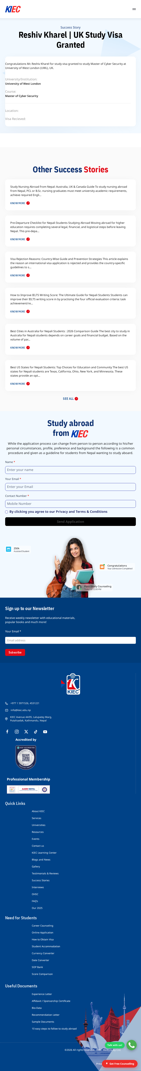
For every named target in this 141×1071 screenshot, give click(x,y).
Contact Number (17, 496)
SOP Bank (37, 967)
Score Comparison (42, 974)
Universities (38, 825)
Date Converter (40, 960)
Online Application (42, 932)
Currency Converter (43, 953)
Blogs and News (41, 859)
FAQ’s (35, 901)
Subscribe (15, 652)
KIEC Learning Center (44, 852)
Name (10, 462)
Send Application (70, 521)
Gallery (36, 866)
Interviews (38, 887)
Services (36, 818)
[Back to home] (13, 9)
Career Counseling (42, 925)
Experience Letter (42, 994)
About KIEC (38, 811)
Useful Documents (21, 986)
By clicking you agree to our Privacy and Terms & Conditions (58, 511)
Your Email (13, 479)
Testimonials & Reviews (45, 873)
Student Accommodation (46, 946)
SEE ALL (68, 399)
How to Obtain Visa (43, 939)
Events (35, 838)
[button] (134, 9)
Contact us (38, 845)
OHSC (35, 894)
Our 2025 (37, 908)
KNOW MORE (17, 203)
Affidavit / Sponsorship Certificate (51, 1001)
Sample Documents (43, 1021)
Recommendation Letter (45, 1014)
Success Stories (41, 880)
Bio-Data (37, 1007)
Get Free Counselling (122, 1063)
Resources (38, 832)
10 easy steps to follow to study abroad (54, 1028)
